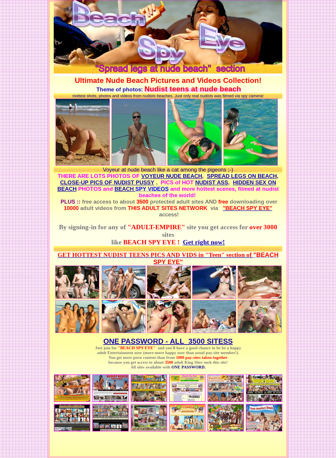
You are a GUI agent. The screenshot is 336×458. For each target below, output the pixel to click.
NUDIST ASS (211, 182)
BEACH (125, 189)
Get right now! (204, 242)
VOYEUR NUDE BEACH (171, 176)
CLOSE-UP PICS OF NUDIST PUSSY (107, 182)
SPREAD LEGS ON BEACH (242, 176)
